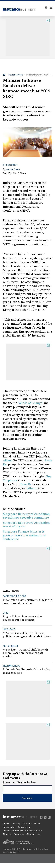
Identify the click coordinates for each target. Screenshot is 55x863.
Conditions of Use (33, 830)
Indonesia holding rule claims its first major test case (27, 671)
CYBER (6, 613)
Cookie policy (24, 827)
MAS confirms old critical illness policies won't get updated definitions (27, 635)
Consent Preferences (13, 830)
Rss (38, 834)
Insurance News (16, 75)
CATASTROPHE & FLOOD (14, 596)
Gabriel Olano (13, 169)
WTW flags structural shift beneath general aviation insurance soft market (25, 653)
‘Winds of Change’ (30, 403)
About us (7, 834)
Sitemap (30, 834)
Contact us (19, 834)
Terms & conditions (31, 823)
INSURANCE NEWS (11, 666)
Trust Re (26, 484)
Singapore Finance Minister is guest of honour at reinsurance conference (24, 535)
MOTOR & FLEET (10, 646)
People (6, 823)
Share (23, 173)
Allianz (7, 460)
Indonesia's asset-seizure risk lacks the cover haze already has (27, 601)
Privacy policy (9, 827)
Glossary (16, 823)
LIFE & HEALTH (9, 629)
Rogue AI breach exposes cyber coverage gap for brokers (22, 618)
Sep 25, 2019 (10, 173)
